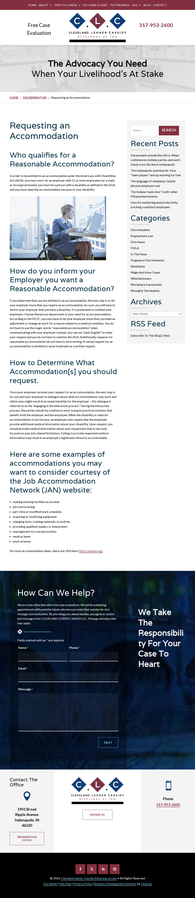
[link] (97, 27)
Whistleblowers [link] (141, 278)
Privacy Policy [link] (82, 883)
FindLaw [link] (146, 883)
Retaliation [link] (138, 266)
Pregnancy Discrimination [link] (147, 260)
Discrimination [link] (140, 230)
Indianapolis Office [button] (27, 838)
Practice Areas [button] (65, 5)
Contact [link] (160, 5)
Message (25, 689)
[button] (80, 869)
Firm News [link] (138, 242)
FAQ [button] (134, 5)
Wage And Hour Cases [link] (145, 272)
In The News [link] (139, 254)
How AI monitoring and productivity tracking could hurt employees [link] (154, 205)
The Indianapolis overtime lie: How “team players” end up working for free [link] (156, 173)
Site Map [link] (65, 883)
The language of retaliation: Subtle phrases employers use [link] (153, 183)
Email (23, 668)
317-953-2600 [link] (156, 25)
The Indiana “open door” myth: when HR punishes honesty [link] (154, 194)
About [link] (43, 5)
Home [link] (32, 5)
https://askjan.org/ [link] (91, 551)
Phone (74, 647)
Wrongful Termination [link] (145, 290)
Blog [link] (147, 5)
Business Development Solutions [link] (115, 883)
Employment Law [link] (142, 236)
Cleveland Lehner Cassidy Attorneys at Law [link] (89, 878)
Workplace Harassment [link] (146, 284)
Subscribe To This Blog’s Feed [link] (150, 335)
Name (23, 647)
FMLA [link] (135, 248)
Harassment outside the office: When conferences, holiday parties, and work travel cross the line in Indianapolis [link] (155, 159)
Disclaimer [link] (50, 883)
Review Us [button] (97, 814)
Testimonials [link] (120, 5)
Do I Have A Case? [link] (95, 5)
